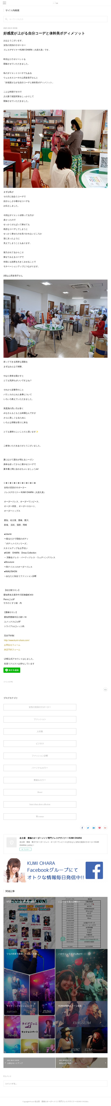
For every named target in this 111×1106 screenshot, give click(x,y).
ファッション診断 (40, 755)
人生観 (40, 731)
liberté (40, 792)
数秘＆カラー (40, 780)
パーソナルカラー (40, 768)
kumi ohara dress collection (40, 804)
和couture (40, 816)
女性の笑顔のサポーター (40, 707)
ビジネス (40, 743)
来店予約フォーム (12, 649)
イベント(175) (8, 682)
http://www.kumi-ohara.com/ (17, 640)
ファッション (40, 719)
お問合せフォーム (12, 644)
